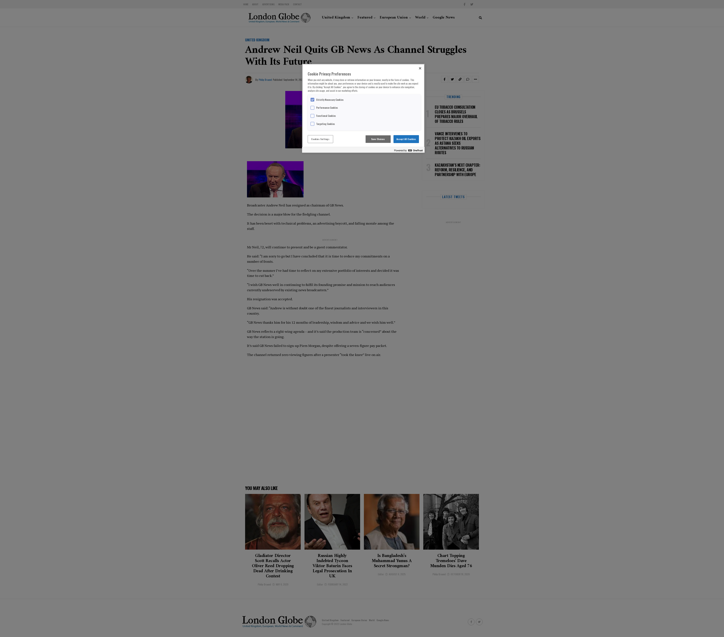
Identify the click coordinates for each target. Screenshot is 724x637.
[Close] (420, 68)
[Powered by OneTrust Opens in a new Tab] (408, 150)
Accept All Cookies (406, 139)
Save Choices (378, 139)
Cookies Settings (320, 139)
